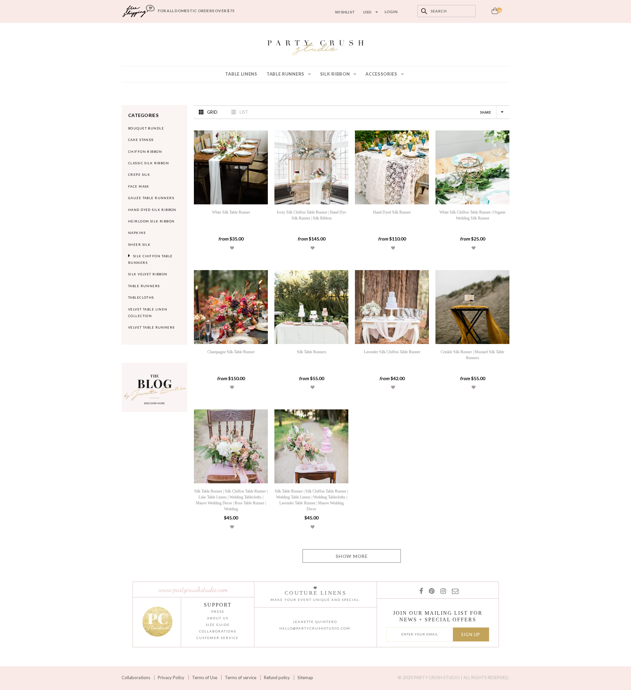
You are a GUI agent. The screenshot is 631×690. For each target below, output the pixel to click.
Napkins (137, 233)
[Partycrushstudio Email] (454, 591)
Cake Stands (141, 140)
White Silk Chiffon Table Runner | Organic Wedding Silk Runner (472, 215)
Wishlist (345, 12)
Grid (212, 112)
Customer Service (218, 638)
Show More (351, 556)
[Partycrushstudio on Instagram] (442, 591)
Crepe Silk (139, 174)
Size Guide (218, 625)
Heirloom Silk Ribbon (151, 221)
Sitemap (305, 677)
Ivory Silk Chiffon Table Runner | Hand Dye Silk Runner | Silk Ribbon (311, 215)
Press (217, 611)
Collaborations (136, 677)
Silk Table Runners (311, 352)
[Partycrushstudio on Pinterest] (430, 591)
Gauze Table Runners (151, 198)
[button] (232, 248)
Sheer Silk (139, 244)
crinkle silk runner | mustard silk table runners (472, 355)
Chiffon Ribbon (145, 151)
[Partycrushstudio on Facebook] (421, 591)
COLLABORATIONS (217, 631)
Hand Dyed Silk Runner (392, 212)
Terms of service (240, 677)
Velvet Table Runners (151, 327)
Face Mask (139, 186)
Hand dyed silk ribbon (152, 210)
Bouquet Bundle (146, 128)
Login (391, 11)
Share (485, 112)
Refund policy (277, 677)
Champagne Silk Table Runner (231, 352)
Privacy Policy (171, 677)
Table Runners (144, 286)
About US (217, 618)
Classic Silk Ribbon (148, 163)
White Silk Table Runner (231, 212)
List (244, 112)
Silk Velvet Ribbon (148, 274)
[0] (495, 12)
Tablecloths (141, 297)
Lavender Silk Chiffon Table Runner (392, 352)
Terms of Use (204, 677)
